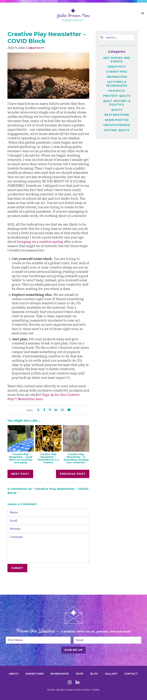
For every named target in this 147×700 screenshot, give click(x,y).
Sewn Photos (117, 120)
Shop (80, 673)
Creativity (36, 48)
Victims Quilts (116, 130)
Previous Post (72, 473)
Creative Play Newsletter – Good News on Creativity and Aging (20, 458)
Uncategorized (116, 125)
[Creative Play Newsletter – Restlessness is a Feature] (48, 450)
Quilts (116, 109)
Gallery (111, 673)
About (14, 673)
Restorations (117, 114)
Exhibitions (35, 673)
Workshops (60, 673)
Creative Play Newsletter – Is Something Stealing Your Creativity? (76, 458)
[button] (142, 13)
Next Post (20, 473)
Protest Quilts (116, 95)
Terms (70, 690)
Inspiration (117, 76)
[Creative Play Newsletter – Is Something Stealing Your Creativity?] (76, 450)
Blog (94, 673)
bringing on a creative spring (40, 241)
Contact (131, 673)
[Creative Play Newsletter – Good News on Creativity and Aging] (20, 450)
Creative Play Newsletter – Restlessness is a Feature (48, 458)
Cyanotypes (116, 71)
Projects (117, 90)
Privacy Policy (82, 690)
